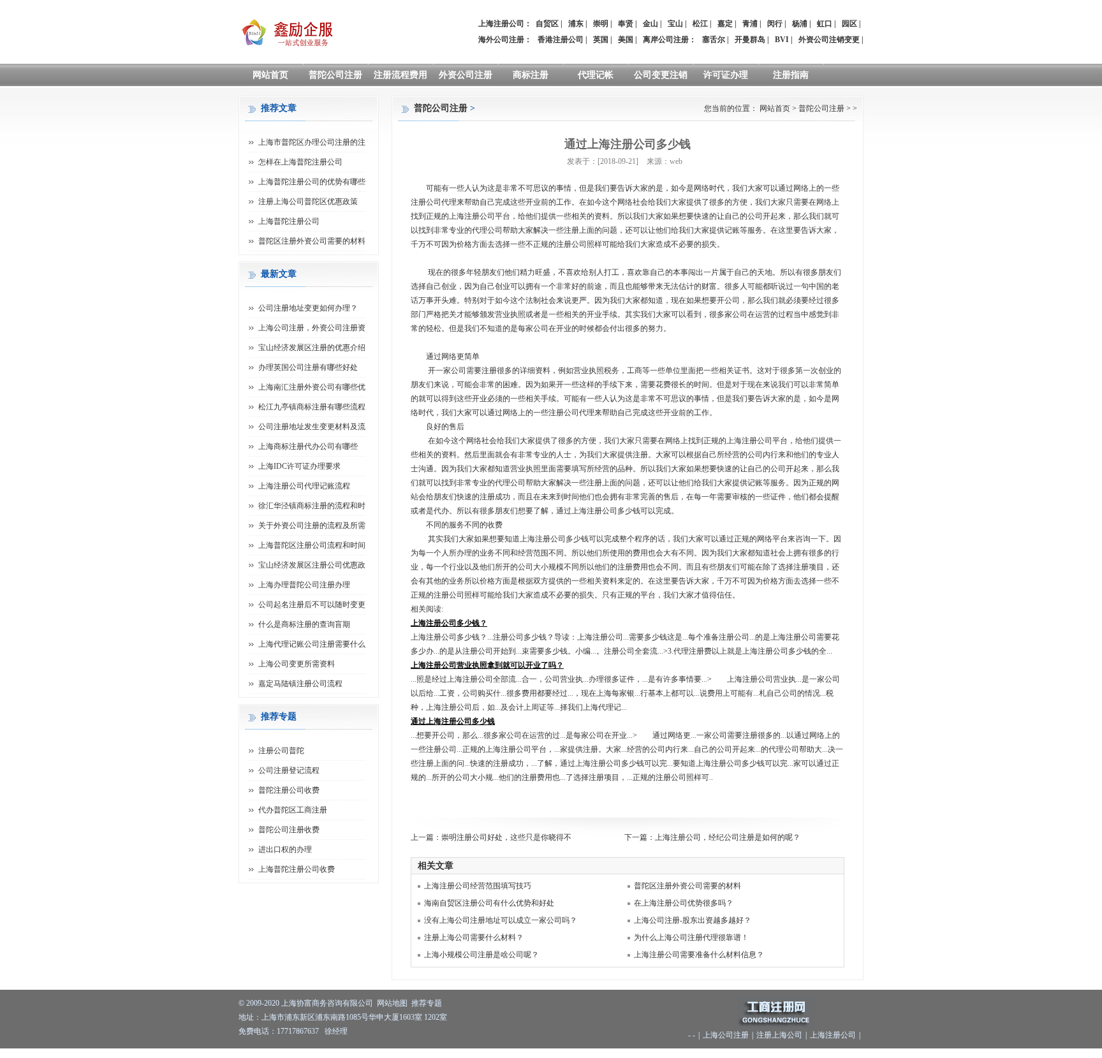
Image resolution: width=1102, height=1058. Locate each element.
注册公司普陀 (281, 750)
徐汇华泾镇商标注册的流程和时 (311, 505)
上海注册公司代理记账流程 (304, 485)
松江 (700, 23)
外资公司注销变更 (829, 39)
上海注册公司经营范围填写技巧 (477, 885)
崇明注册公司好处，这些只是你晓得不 (506, 837)
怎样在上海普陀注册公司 (300, 162)
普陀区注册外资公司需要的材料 (687, 885)
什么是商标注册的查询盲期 (304, 624)
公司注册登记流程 (289, 770)
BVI (782, 39)
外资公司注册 (465, 75)
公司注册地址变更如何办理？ (308, 308)
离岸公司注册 (666, 39)
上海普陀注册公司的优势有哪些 (311, 181)
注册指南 (791, 75)
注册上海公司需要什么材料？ (474, 937)
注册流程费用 (400, 75)
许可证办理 (725, 75)
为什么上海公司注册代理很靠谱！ (691, 937)
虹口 (824, 23)
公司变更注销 (660, 75)
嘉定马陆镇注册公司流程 (300, 683)
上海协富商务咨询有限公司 (327, 1003)
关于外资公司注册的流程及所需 (311, 525)
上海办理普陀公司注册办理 (304, 584)
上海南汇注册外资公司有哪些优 (311, 387)
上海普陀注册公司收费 (296, 869)
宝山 (675, 23)
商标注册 (530, 75)
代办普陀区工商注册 (292, 809)
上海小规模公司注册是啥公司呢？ (481, 954)
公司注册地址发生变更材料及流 (311, 426)
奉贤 (625, 23)
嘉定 (725, 23)
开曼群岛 (750, 39)
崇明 (600, 23)
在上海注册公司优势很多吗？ (683, 903)
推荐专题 (426, 1003)
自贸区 (547, 23)
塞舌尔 (713, 39)
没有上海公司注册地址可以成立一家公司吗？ (500, 920)
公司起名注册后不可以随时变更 (311, 604)
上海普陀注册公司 (289, 221)
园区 (849, 23)
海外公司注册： (505, 39)
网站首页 (270, 75)
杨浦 (799, 23)
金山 (650, 23)
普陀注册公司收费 (289, 790)
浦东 (576, 23)
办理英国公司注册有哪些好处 (308, 367)
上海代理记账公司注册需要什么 (311, 644)
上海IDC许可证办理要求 (299, 466)
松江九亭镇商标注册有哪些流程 (311, 406)
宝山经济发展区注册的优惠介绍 (311, 347)
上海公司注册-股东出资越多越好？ (692, 920)
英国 (600, 39)
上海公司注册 (726, 1035)
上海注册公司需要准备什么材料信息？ (699, 954)
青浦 (750, 23)
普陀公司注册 (335, 75)
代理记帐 (595, 75)
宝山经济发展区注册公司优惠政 (311, 565)
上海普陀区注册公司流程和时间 (311, 545)
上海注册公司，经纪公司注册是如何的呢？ (727, 837)
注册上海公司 (779, 1035)
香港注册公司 (561, 39)
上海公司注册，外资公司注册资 (311, 327)
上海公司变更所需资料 (296, 663)
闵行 (774, 23)
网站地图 (392, 1003)
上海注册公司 (833, 1035)
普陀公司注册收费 (289, 829)
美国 (625, 39)
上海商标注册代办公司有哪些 (308, 446)
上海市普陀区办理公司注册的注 (311, 142)
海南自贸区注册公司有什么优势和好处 (489, 903)
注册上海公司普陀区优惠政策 (308, 201)
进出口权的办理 (285, 849)
